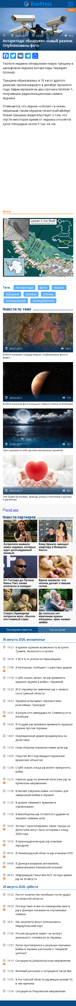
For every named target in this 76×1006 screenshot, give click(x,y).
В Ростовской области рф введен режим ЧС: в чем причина (38, 981)
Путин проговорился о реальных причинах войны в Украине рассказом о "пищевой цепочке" (38, 948)
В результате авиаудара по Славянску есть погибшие (38, 714)
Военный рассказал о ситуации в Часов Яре (38, 971)
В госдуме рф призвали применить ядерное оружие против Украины (38, 725)
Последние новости (19, 629)
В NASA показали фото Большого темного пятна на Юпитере (38, 383)
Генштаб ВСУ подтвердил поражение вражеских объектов (38, 757)
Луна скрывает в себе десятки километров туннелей (38, 430)
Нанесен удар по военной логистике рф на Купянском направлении (38, 781)
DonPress (41, 4)
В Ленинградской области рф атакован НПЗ (38, 854)
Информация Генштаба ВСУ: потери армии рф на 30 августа (38, 876)
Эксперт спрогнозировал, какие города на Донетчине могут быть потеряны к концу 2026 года (38, 829)
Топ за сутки (57, 629)
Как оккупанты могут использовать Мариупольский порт (38, 923)
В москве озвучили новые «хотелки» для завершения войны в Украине (38, 792)
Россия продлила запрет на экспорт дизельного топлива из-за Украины (38, 935)
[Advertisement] (38, 168)
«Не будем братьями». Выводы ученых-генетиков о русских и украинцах (38, 478)
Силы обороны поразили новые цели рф (38, 747)
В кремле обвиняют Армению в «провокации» (38, 804)
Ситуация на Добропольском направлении (38, 961)
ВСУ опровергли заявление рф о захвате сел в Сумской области (38, 691)
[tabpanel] (38, 815)
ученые (48, 294)
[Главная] (26, 3)
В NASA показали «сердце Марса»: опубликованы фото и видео (38, 336)
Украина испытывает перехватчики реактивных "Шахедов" (38, 702)
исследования (16, 301)
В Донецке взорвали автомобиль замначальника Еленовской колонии (38, 865)
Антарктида (24, 288)
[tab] (19, 630)
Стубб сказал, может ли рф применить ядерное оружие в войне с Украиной (38, 679)
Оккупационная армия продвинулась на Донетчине (38, 737)
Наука (71, 9)
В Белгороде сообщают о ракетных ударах (38, 668)
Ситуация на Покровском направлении (38, 991)
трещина (12, 294)
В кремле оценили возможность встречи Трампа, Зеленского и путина (38, 649)
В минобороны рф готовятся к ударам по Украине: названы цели (38, 815)
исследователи (43, 301)
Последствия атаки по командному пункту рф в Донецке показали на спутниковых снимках (38, 909)
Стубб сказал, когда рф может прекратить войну (38, 769)
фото (43, 288)
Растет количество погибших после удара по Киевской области (38, 896)
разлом (31, 294)
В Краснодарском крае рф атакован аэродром (38, 843)
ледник (59, 288)
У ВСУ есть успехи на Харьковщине (38, 659)
